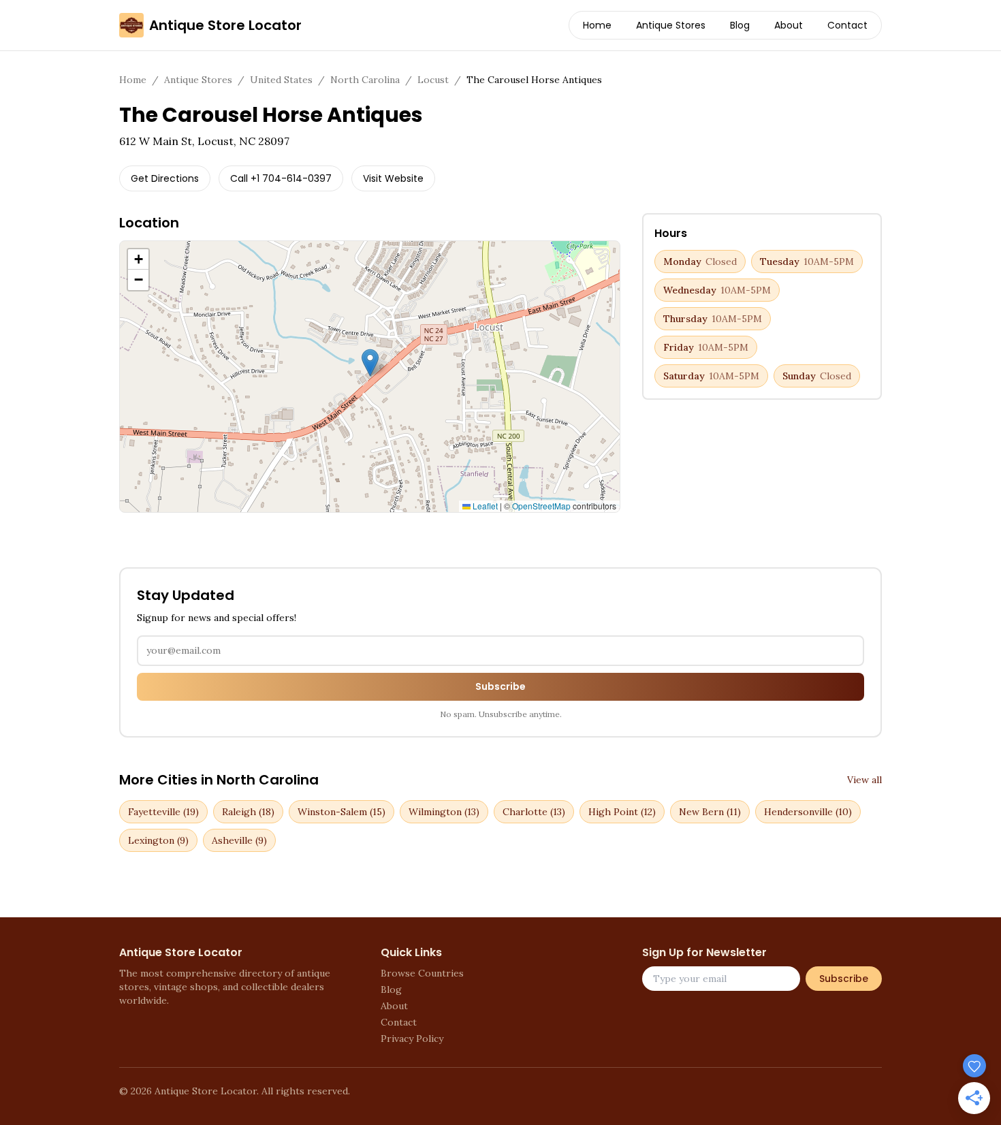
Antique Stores (670, 25)
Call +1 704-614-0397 (281, 178)
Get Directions (165, 178)
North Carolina (365, 80)
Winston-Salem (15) (341, 812)
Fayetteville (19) (163, 812)
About (788, 25)
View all (864, 780)
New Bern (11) (710, 812)
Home (597, 25)
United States (281, 80)
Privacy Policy (412, 1038)
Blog (740, 25)
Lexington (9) (158, 840)
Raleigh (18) (248, 812)
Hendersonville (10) (808, 812)
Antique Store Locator (225, 25)
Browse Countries (422, 973)
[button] (370, 363)
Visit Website (393, 178)
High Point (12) (622, 812)
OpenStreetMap (541, 505)
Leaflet (484, 505)
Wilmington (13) (444, 812)
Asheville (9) (239, 840)
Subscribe (500, 686)
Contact (847, 25)
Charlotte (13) (534, 812)
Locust (433, 80)
